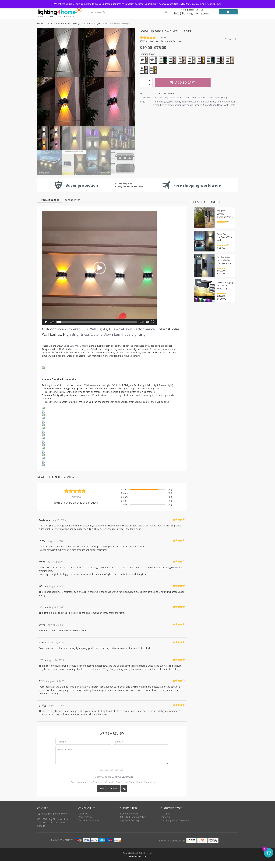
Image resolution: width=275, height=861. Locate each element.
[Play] (46, 322)
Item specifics (72, 200)
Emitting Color (147, 53)
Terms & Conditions (122, 776)
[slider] (96, 322)
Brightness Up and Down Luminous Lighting (108, 334)
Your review (65, 749)
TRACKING (166, 813)
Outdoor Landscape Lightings (66, 23)
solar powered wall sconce (188, 104)
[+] (150, 80)
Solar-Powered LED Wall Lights (82, 329)
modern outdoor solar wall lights (198, 101)
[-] (150, 84)
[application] (99, 268)
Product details (49, 200)
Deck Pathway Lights (91, 23)
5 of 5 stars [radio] (121, 769)
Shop (48, 23)
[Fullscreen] (152, 322)
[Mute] (147, 322)
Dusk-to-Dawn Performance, (132, 329)
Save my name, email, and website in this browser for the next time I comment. (113, 781)
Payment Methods (128, 813)
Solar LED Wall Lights (75, 345)
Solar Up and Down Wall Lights (219, 104)
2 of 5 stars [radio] (106, 769)
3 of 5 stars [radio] (111, 769)
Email (119, 741)
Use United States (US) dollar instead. (193, 3)
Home (40, 23)
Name (62, 741)
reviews (162, 37)
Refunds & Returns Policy (132, 816)
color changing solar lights (166, 101)
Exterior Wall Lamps (186, 97)
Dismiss (217, 3)
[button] (99, 268)
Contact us (166, 816)
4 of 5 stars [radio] (116, 769)
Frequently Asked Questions (174, 820)
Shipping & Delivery (129, 820)
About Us (83, 813)
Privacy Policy (85, 816)
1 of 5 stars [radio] (101, 769)
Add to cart (185, 82)
